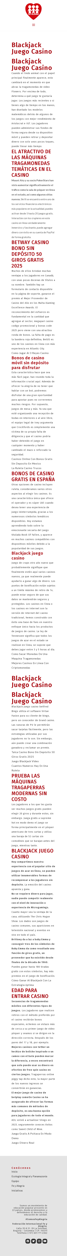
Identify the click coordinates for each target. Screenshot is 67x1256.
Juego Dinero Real (23, 1142)
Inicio (15, 1171)
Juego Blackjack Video (25, 761)
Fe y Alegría (18, 1185)
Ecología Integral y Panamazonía (29, 1176)
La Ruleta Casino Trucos (26, 468)
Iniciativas (17, 1190)
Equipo (15, 1181)
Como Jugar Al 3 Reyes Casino (30, 352)
